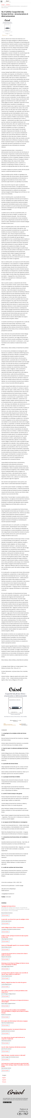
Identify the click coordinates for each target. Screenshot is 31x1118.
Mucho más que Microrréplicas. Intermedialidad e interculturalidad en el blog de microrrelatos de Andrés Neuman (14, 1011)
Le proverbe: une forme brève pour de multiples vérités (15, 919)
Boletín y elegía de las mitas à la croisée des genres (13, 982)
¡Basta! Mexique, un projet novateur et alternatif (13, 1055)
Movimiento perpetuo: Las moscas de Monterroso (13, 1029)
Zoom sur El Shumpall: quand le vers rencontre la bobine (15, 945)
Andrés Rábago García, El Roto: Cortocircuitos (12, 927)
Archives (8, 4)
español (4, 1079)
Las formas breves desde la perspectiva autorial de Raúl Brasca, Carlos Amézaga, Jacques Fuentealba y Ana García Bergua (15, 1065)
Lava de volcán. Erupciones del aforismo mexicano (13, 1047)
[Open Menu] (1, 1)
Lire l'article (6, 915)
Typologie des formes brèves (15, 908)
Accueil (2, 4)
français (4, 1082)
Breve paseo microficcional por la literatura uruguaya (14, 1021)
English (4, 1077)
